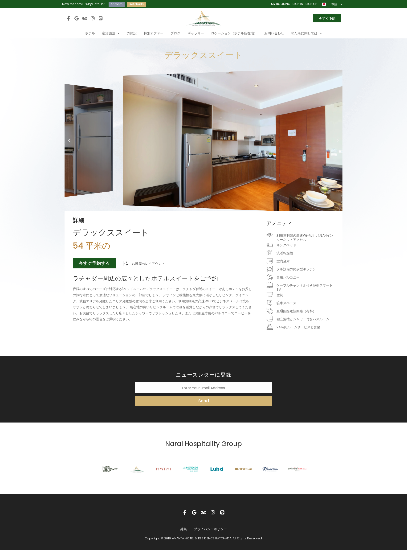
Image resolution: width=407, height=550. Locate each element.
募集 (183, 529)
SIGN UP (311, 4)
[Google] (77, 18)
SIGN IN (298, 4)
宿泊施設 (108, 33)
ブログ (175, 33)
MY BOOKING (280, 4)
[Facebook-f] (69, 18)
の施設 (132, 33)
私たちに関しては (304, 33)
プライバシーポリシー (210, 529)
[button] (69, 140)
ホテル (90, 33)
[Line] (101, 18)
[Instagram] (93, 18)
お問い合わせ (274, 33)
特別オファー (153, 33)
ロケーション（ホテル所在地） (234, 33)
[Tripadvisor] (85, 18)
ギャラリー (195, 33)
